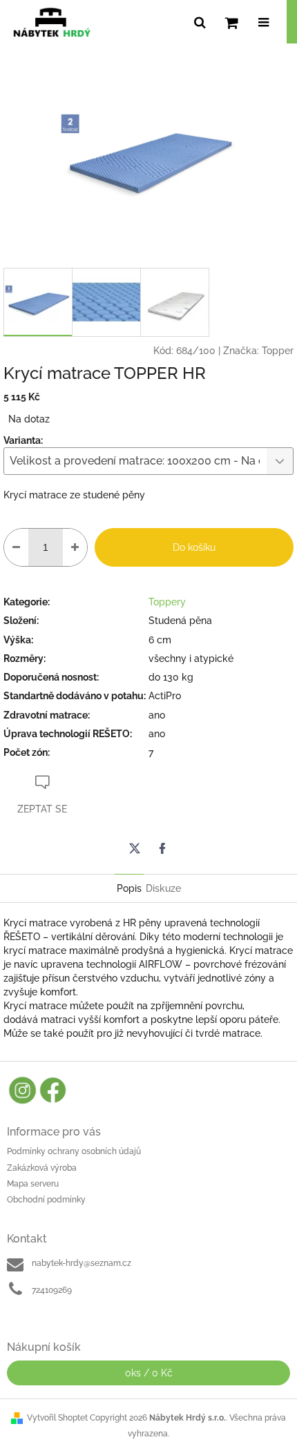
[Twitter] (134, 848)
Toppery (167, 601)
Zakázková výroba (42, 1168)
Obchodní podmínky (46, 1200)
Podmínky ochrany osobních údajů (74, 1151)
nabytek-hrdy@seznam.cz (81, 1263)
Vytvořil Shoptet (57, 1418)
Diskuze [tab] (163, 888)
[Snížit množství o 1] (16, 547)
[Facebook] (162, 848)
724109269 (52, 1290)
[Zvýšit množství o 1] (75, 547)
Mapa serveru (33, 1184)
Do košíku (194, 547)
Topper (278, 350)
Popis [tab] (129, 888)
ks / (149, 1372)
